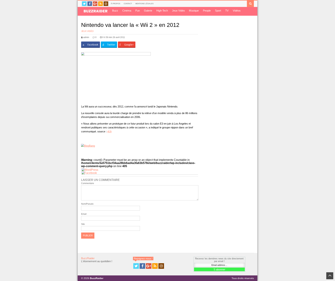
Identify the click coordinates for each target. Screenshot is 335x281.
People (207, 10)
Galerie (148, 10)
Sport (218, 10)
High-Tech (162, 10)
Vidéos (237, 10)
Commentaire (87, 183)
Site (83, 224)
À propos (115, 4)
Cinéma (126, 10)
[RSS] (100, 3)
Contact (128, 4)
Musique (194, 10)
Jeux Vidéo (178, 10)
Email (84, 214)
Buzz (115, 10)
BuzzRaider (88, 258)
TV (227, 10)
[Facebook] (89, 3)
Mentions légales (144, 4)
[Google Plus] (95, 3)
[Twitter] (84, 3)
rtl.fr (109, 131)
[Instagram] (106, 3)
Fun (137, 10)
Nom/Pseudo (87, 204)
